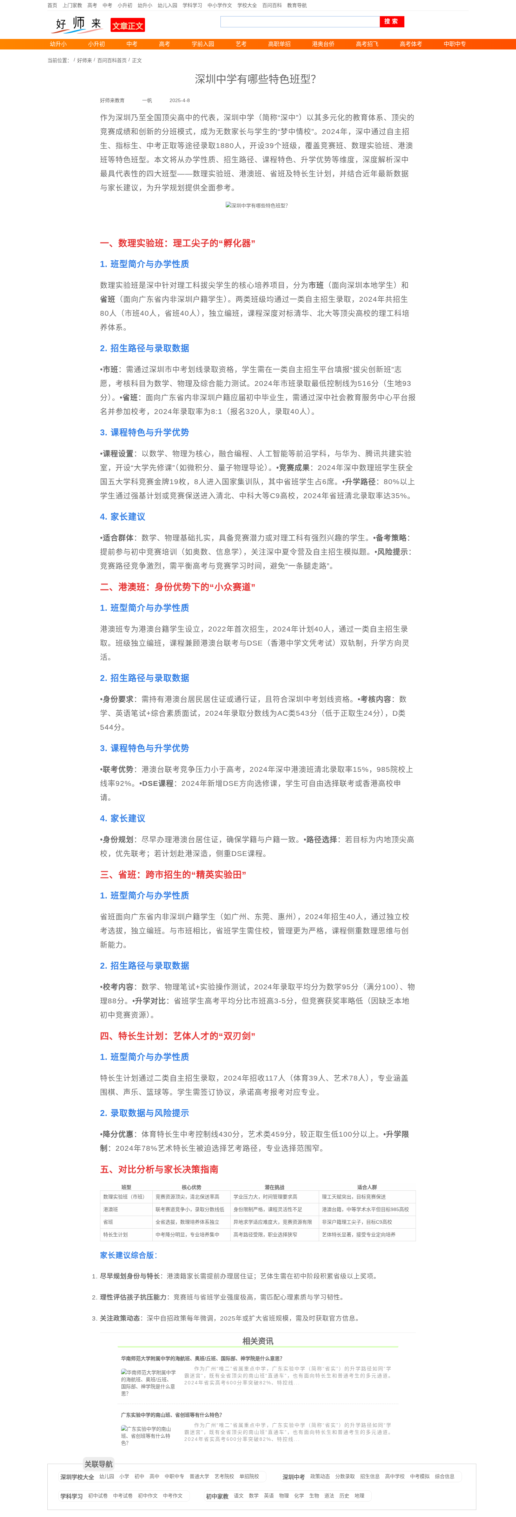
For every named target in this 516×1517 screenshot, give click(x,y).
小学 (124, 1476)
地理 (359, 1495)
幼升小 (145, 5)
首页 (52, 5)
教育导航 (297, 5)
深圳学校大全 (77, 1477)
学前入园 (203, 44)
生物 (314, 1495)
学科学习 (192, 5)
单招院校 (249, 1476)
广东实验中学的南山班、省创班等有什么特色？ (172, 1415)
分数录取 (345, 1476)
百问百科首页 (112, 60)
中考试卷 (123, 1495)
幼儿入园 (167, 5)
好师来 (84, 60)
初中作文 (148, 1495)
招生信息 (370, 1476)
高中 (154, 1476)
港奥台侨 (323, 44)
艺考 (241, 44)
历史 (344, 1495)
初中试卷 (98, 1495)
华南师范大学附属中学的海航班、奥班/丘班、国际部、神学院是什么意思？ (203, 1358)
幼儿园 (106, 1476)
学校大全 (247, 5)
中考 (107, 5)
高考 (92, 5)
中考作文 (173, 1495)
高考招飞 (367, 44)
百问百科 (272, 5)
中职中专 (455, 44)
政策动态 (320, 1476)
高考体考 (411, 44)
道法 (329, 1495)
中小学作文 (219, 5)
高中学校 (395, 1476)
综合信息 (445, 1476)
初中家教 (217, 1496)
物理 (284, 1495)
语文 (239, 1495)
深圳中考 (294, 1477)
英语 (269, 1495)
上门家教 (72, 5)
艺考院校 (224, 1476)
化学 (299, 1495)
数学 (254, 1495)
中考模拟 (420, 1476)
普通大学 (199, 1476)
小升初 (125, 5)
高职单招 (279, 44)
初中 (139, 1476)
